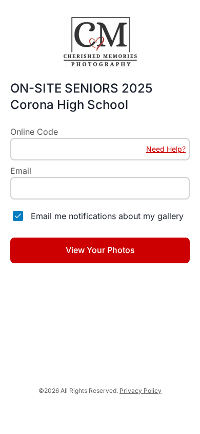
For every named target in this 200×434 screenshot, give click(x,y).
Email (20, 171)
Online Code (34, 131)
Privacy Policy (140, 390)
